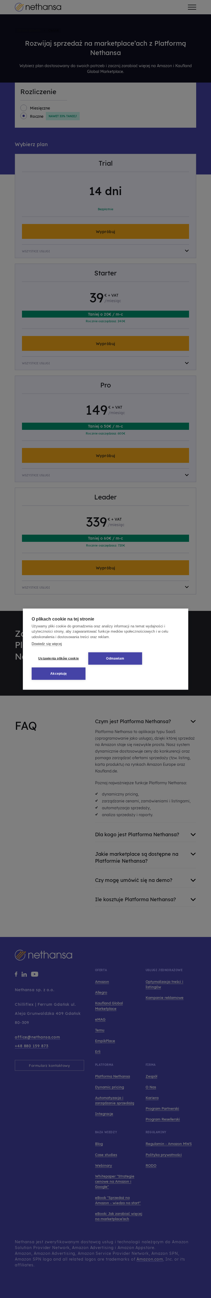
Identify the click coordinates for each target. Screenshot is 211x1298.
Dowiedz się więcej (47, 644)
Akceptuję (58, 674)
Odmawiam (115, 658)
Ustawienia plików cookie (58, 658)
